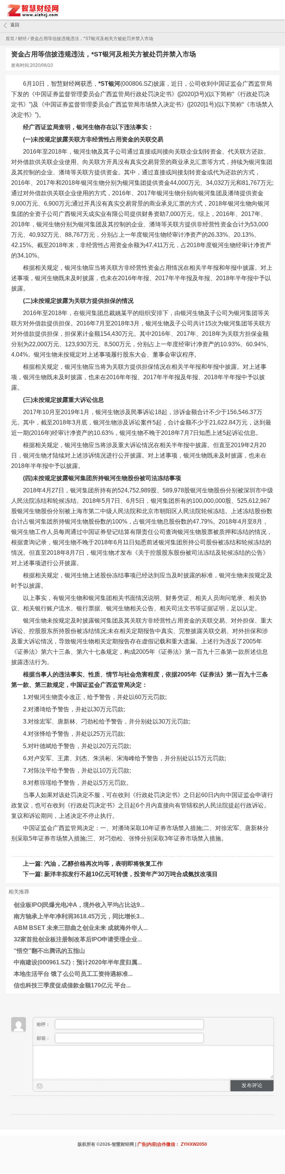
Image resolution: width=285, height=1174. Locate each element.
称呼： (44, 1024)
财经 (22, 38)
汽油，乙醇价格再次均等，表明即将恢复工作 (103, 863)
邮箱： (44, 1038)
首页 (10, 38)
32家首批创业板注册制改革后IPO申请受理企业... (78, 939)
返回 (14, 24)
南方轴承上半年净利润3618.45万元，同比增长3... (79, 916)
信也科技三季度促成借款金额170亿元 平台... (72, 985)
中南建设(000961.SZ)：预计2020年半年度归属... (78, 962)
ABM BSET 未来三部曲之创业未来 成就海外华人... (81, 928)
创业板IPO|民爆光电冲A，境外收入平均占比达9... (79, 905)
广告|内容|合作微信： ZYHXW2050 (172, 1144)
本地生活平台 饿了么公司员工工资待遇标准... (73, 974)
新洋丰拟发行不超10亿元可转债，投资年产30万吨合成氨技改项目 (131, 874)
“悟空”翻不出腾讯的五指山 (49, 951)
